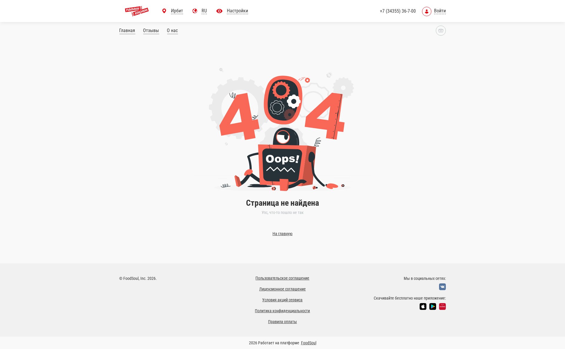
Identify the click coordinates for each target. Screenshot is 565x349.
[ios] (423, 306)
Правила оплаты (282, 321)
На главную (282, 233)
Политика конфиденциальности (282, 310)
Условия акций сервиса (282, 300)
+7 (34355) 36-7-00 (398, 11)
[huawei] (442, 306)
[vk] (442, 286)
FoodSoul (308, 342)
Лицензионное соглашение (282, 289)
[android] (432, 306)
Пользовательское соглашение (282, 278)
